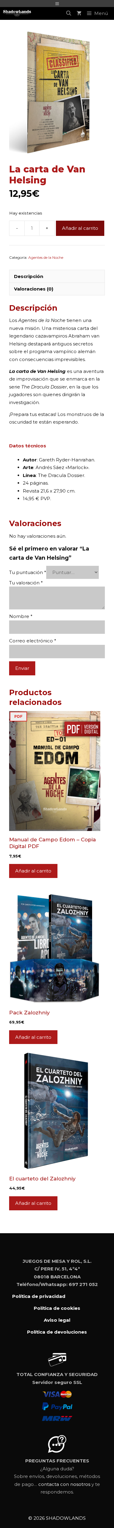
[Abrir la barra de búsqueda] (69, 13)
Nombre (21, 616)
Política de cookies (57, 1308)
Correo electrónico (32, 641)
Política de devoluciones (57, 1332)
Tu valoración (26, 583)
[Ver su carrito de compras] (79, 13)
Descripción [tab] (28, 276)
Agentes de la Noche (45, 257)
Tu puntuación (27, 572)
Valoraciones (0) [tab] (33, 289)
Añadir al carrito (80, 228)
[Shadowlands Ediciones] (17, 13)
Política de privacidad (38, 1296)
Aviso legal (57, 1320)
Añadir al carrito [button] (33, 871)
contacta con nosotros (64, 1484)
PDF (18, 716)
